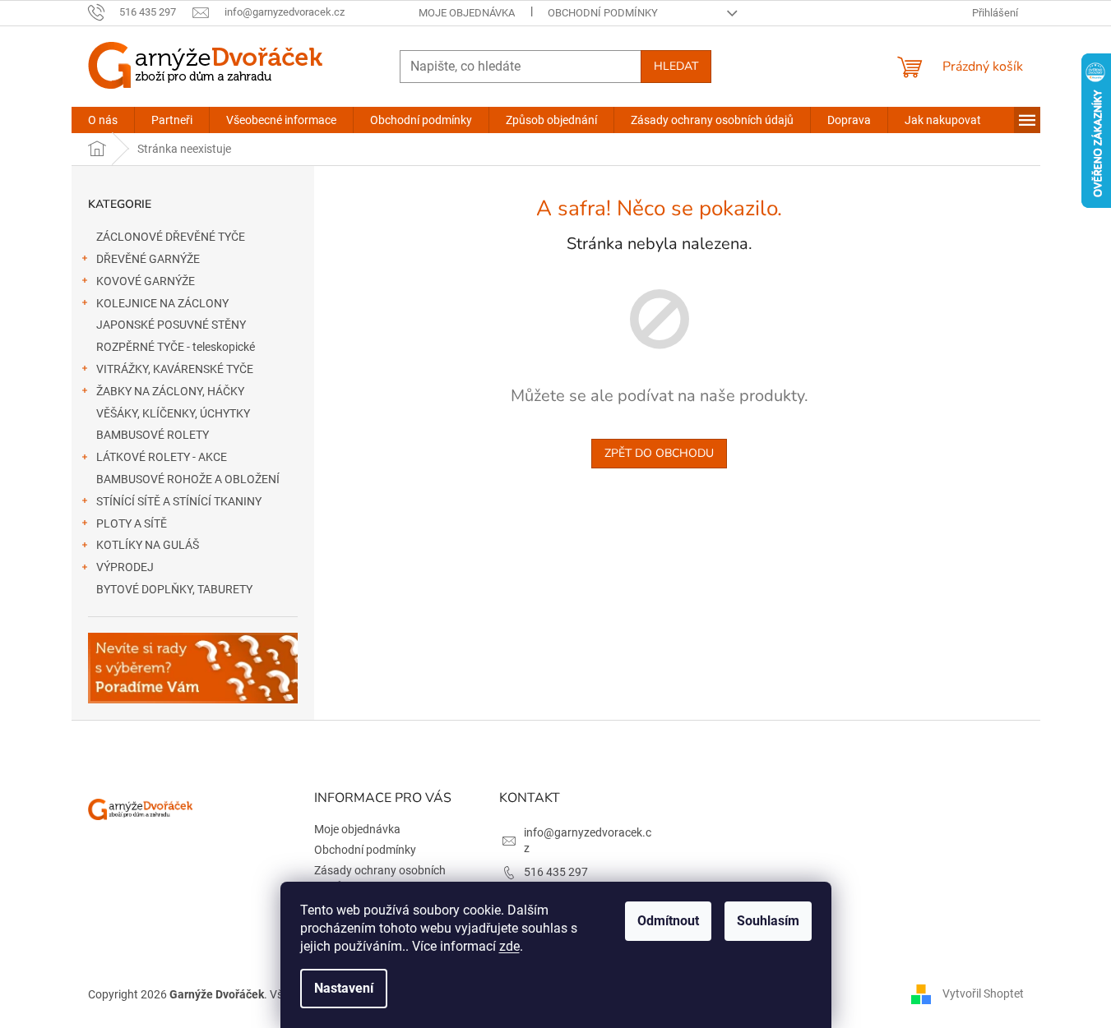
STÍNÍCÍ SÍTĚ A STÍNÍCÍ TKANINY (179, 501)
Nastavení (343, 988)
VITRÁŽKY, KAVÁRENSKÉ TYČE (174, 369)
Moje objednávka (467, 13)
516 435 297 (556, 871)
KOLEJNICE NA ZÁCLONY (162, 303)
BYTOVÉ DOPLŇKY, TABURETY (174, 589)
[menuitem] (103, 120)
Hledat (676, 66)
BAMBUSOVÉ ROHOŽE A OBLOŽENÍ (188, 479)
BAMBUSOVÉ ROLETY (152, 434)
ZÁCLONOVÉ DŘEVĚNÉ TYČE (170, 236)
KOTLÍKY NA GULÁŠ (147, 544)
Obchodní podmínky (603, 13)
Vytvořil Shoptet (983, 993)
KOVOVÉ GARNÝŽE (145, 281)
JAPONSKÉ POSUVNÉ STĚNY (171, 324)
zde (509, 946)
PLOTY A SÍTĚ (131, 523)
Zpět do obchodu (659, 453)
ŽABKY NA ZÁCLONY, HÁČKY (170, 391)
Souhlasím (768, 921)
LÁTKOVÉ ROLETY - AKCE (161, 456)
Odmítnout (668, 921)
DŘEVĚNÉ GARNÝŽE (148, 258)
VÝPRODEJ (125, 567)
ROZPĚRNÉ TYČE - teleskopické (175, 346)
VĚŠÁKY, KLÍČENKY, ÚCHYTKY (173, 413)
